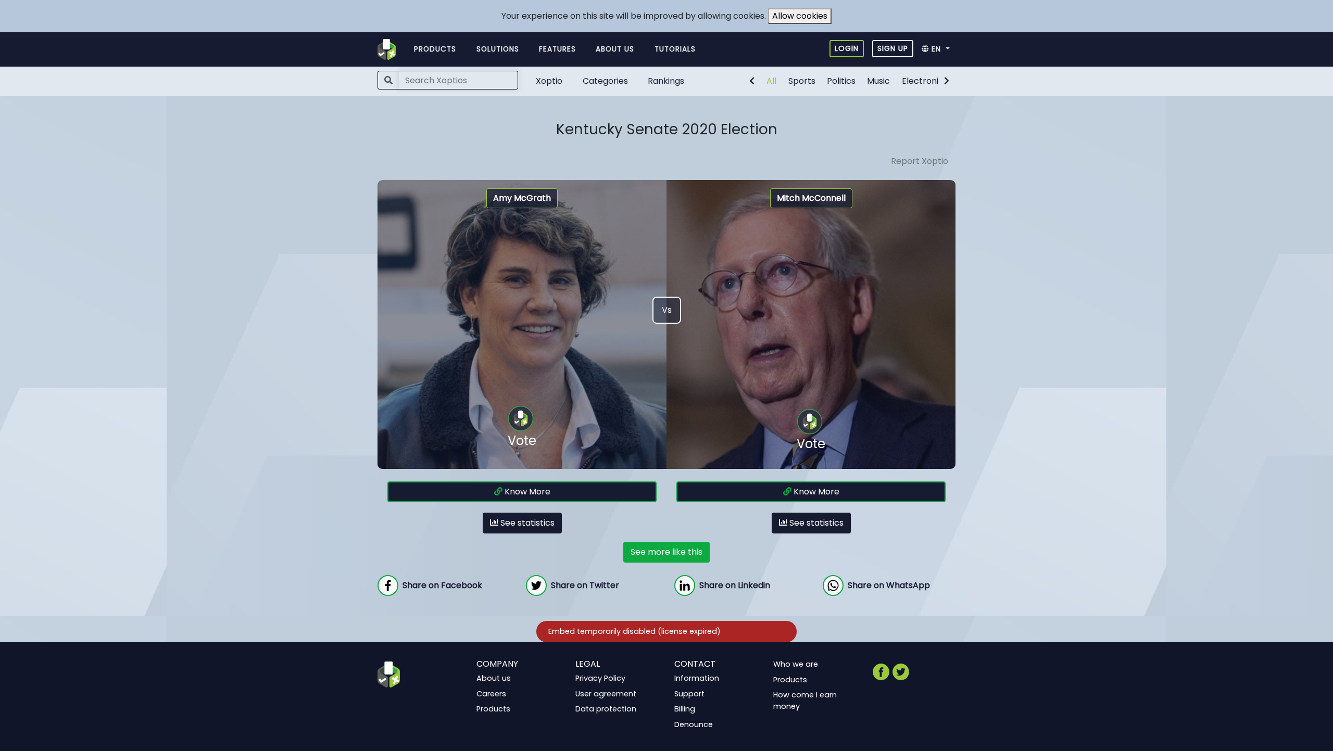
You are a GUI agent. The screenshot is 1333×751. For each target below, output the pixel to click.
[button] (938, 49)
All (771, 81)
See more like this (666, 552)
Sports (801, 81)
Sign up (892, 48)
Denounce (693, 724)
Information (696, 678)
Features (557, 49)
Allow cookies (799, 16)
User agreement (605, 693)
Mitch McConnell (811, 198)
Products (435, 49)
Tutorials (675, 49)
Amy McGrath (522, 198)
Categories (605, 81)
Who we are (795, 664)
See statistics (526, 523)
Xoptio (549, 81)
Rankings (666, 81)
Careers (491, 693)
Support (689, 693)
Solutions (497, 49)
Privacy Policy (600, 678)
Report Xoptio (919, 161)
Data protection (605, 709)
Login (847, 48)
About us (615, 49)
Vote (522, 440)
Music (878, 81)
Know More (526, 492)
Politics (841, 81)
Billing (684, 709)
